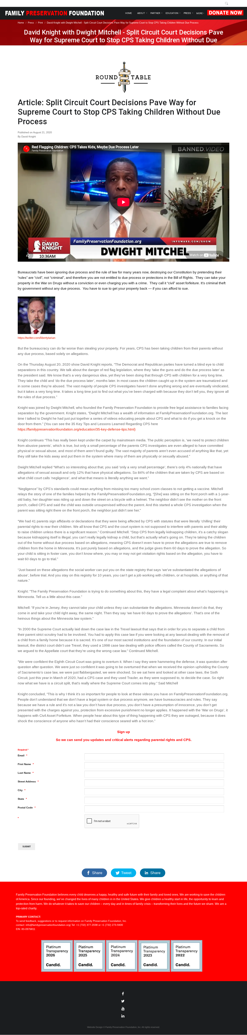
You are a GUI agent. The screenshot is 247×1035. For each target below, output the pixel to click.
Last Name (24, 772)
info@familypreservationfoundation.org (48, 924)
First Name (24, 764)
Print (40, 22)
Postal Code (25, 807)
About (141, 13)
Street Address (27, 781)
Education (172, 13)
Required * (23, 750)
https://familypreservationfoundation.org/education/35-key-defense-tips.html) (76, 429)
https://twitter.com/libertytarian (36, 337)
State (21, 798)
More (199, 13)
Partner (155, 13)
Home (128, 13)
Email (21, 755)
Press (187, 13)
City (20, 790)
